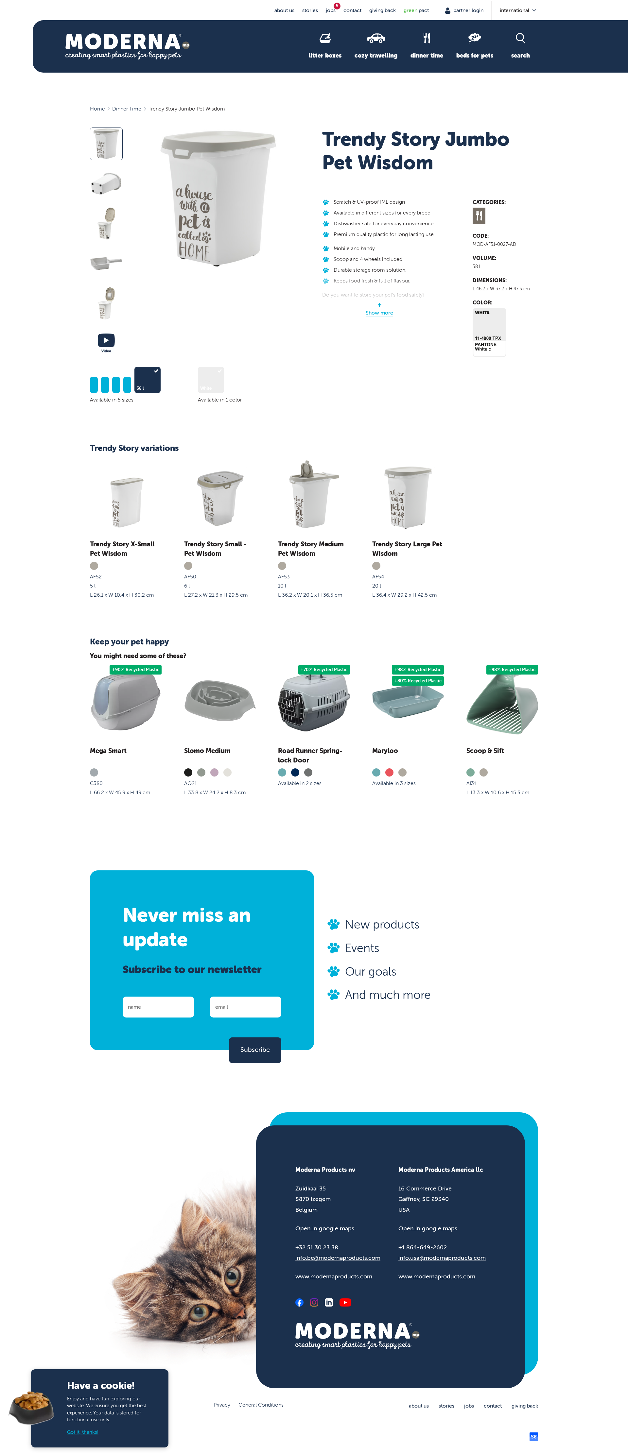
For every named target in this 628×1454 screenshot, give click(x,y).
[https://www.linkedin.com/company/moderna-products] (329, 1302)
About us (284, 10)
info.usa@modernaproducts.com (442, 1258)
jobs (331, 10)
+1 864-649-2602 (422, 1247)
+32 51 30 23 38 (316, 1247)
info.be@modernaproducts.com (337, 1258)
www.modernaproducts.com (333, 1276)
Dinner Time (126, 109)
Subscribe (255, 1049)
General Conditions (261, 1405)
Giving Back (382, 10)
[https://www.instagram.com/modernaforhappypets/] (314, 1302)
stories (310, 10)
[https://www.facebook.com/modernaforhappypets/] (299, 1302)
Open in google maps (324, 1228)
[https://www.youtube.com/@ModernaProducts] (345, 1302)
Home (97, 109)
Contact (352, 10)
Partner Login (467, 10)
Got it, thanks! (82, 1432)
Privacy (222, 1405)
